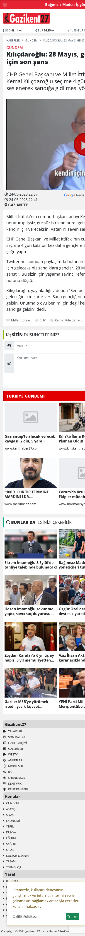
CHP (42, 320)
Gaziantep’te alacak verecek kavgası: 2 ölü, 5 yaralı (30, 439)
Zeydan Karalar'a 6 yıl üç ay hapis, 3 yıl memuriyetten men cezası (29, 658)
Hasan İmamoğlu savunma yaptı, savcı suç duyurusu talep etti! (29, 611)
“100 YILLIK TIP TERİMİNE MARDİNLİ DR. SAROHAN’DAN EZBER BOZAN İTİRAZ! (27, 494)
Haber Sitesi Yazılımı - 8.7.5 (66, 931)
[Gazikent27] (26, 18)
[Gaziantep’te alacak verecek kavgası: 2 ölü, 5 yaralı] (31, 417)
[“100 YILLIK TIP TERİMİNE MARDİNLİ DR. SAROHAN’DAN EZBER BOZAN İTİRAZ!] (31, 473)
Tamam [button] (72, 916)
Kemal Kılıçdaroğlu (69, 320)
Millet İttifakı (20, 320)
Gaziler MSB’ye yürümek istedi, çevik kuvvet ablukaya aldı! (26, 704)
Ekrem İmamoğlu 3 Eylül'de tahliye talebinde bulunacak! (31, 565)
